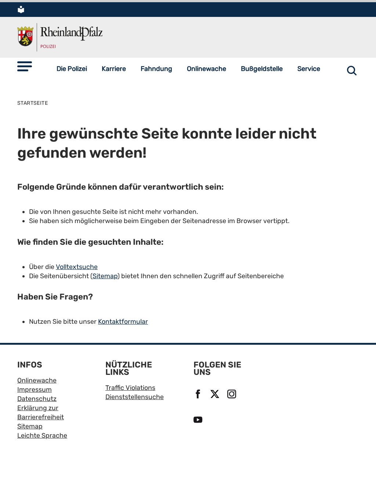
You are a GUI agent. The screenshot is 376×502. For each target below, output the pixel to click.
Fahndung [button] (156, 69)
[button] (24, 66)
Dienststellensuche (134, 397)
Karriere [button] (114, 69)
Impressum (34, 389)
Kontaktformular (123, 321)
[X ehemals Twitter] (215, 394)
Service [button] (308, 69)
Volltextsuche (77, 266)
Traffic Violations (130, 387)
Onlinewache (37, 380)
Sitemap (105, 276)
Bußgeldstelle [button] (262, 69)
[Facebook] (199, 394)
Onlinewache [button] (206, 69)
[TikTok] (215, 420)
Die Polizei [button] (72, 69)
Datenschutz (37, 398)
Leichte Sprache (42, 435)
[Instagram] (232, 394)
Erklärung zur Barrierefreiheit (40, 412)
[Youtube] (199, 420)
